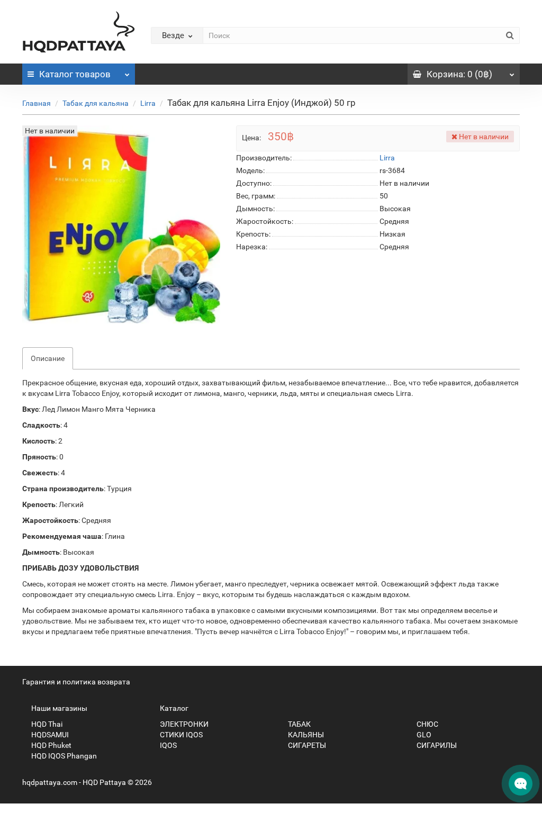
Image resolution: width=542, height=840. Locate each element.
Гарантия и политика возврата (76, 682)
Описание (48, 358)
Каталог (75, 74)
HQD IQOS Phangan (63, 756)
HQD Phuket (50, 745)
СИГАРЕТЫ (306, 745)
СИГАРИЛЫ (436, 745)
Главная (36, 103)
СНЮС (426, 724)
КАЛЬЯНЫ (305, 734)
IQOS (167, 745)
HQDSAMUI (49, 734)
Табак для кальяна (95, 103)
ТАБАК (298, 724)
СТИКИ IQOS (180, 734)
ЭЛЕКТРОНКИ (183, 724)
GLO (423, 734)
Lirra (148, 103)
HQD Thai (46, 724)
